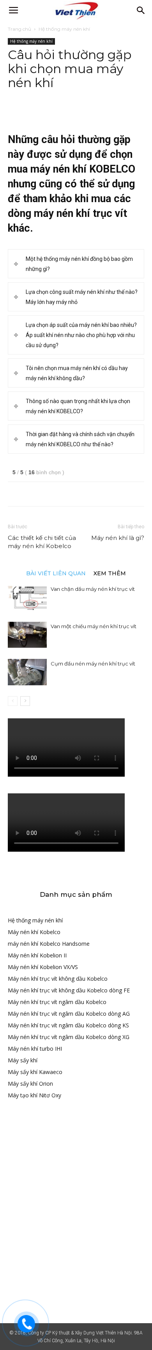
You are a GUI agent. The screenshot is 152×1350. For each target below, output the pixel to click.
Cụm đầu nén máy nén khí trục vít (93, 663)
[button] (141, 10)
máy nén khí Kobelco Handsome (49, 943)
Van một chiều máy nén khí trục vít (93, 626)
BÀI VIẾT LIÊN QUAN (56, 573)
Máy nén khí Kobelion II (37, 955)
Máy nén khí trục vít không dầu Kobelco (58, 978)
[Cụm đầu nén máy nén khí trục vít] (27, 672)
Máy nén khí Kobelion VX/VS (43, 967)
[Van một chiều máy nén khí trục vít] (27, 635)
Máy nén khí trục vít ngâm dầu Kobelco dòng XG (68, 1037)
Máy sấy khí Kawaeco (35, 1072)
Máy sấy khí (22, 1060)
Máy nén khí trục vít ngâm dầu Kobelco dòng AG (69, 1013)
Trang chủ (19, 29)
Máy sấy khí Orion (30, 1083)
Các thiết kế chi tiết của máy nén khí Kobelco (42, 542)
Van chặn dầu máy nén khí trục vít (93, 589)
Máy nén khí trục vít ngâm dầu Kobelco (57, 1002)
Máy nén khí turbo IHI (35, 1048)
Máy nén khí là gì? (117, 537)
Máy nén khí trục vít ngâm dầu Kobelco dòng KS (68, 1025)
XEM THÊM (110, 573)
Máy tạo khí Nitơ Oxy (34, 1095)
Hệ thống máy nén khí (64, 29)
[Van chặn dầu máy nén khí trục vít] (27, 597)
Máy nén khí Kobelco (34, 932)
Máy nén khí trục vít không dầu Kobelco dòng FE (69, 990)
